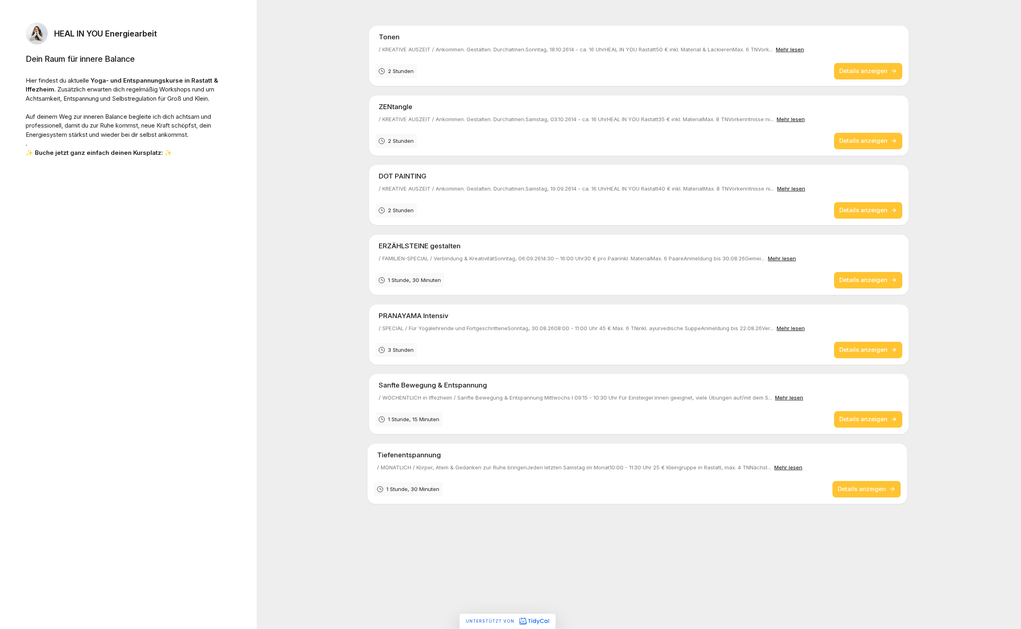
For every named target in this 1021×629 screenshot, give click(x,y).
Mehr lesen (790, 49)
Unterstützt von (491, 621)
